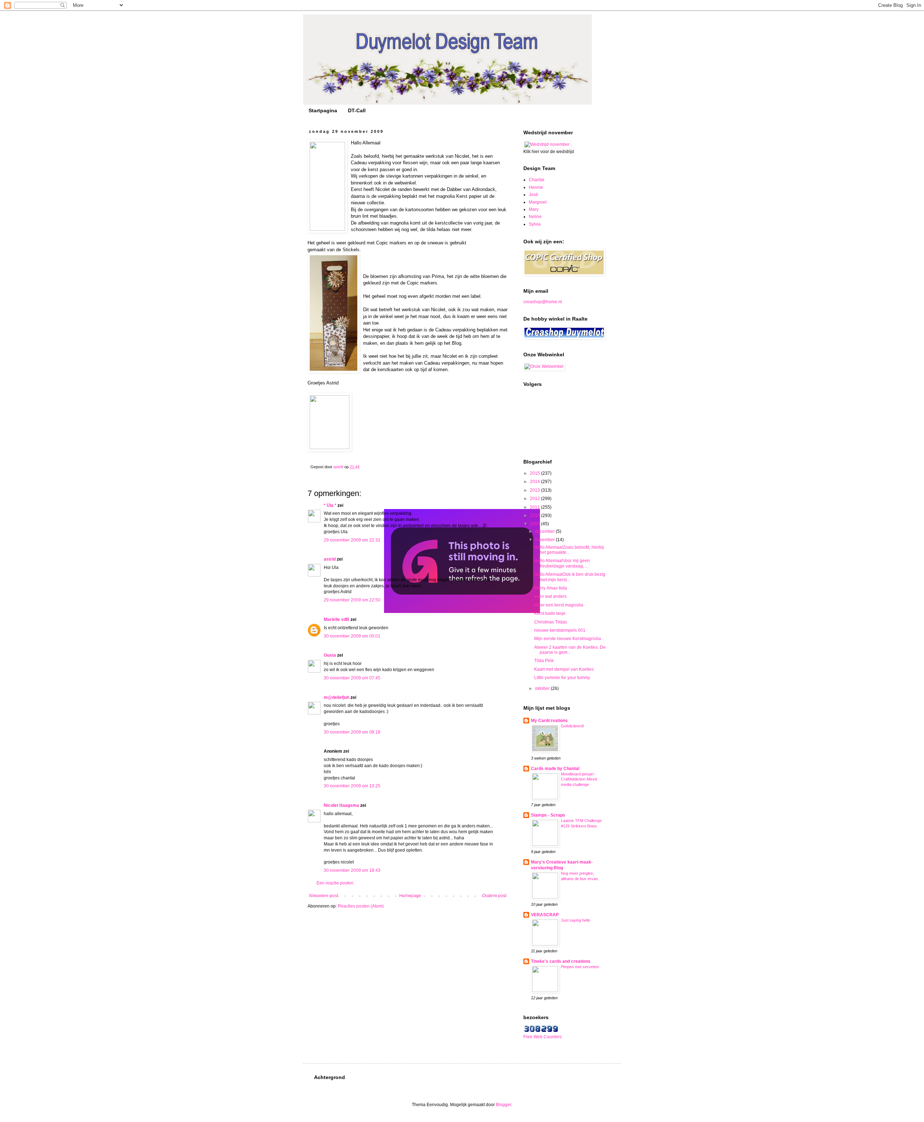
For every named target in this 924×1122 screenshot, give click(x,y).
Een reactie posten (335, 883)
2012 (535, 498)
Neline (535, 216)
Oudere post (494, 895)
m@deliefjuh (336, 697)
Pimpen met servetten (580, 967)
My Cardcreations (549, 720)
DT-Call (357, 110)
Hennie (536, 187)
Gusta (330, 655)
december (545, 531)
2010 (535, 515)
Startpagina (323, 110)
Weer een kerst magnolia (558, 605)
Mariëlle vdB (336, 619)
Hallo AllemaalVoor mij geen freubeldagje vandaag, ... (562, 563)
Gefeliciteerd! (572, 726)
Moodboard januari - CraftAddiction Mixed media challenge (579, 779)
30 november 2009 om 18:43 (352, 870)
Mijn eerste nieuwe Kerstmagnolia (567, 638)
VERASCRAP (545, 914)
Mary (534, 209)
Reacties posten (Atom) (361, 906)
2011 (535, 507)
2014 (535, 481)
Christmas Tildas (550, 622)
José (533, 194)
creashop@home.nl (542, 301)
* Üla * (330, 505)
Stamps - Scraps (548, 815)
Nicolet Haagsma (341, 805)
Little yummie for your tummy (562, 677)
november (545, 539)
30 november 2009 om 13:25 (352, 785)
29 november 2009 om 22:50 (352, 600)
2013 (535, 490)
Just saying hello (575, 920)
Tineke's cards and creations (560, 961)
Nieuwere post (323, 895)
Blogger (503, 1104)
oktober (543, 688)
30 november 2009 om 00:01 (352, 636)
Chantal (536, 179)
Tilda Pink (544, 660)
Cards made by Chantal (555, 768)
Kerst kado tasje (550, 613)
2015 (535, 473)
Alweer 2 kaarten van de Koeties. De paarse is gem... (570, 650)
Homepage (410, 895)
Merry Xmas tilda (550, 588)
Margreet (537, 202)
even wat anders (550, 596)
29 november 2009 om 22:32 (352, 540)
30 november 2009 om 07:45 (352, 677)
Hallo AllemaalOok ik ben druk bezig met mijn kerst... (569, 577)
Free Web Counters (542, 1036)
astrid (330, 559)
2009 (535, 523)
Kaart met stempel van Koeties (564, 669)
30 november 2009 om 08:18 (352, 732)
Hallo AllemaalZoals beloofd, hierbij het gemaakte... (569, 550)
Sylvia (535, 224)
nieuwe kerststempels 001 (559, 630)
